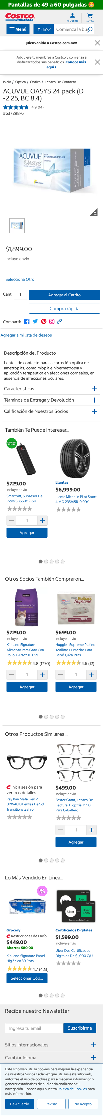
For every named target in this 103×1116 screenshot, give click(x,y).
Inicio (7, 82)
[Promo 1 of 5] (40, 562)
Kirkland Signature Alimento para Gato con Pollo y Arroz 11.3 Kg (25, 649)
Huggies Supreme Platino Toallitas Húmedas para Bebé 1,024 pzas (75, 649)
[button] (91, 29)
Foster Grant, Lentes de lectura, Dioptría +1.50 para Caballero (74, 805)
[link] (27, 321)
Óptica (20, 82)
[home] (20, 17)
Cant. (7, 294)
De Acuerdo (19, 1104)
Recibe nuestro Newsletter (37, 1011)
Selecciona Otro (20, 279)
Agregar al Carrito (64, 294)
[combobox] (43, 29)
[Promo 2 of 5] (46, 562)
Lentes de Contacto (60, 82)
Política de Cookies (72, 1089)
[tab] (51, 1044)
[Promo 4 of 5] (57, 562)
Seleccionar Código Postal (29, 978)
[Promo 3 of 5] (52, 562)
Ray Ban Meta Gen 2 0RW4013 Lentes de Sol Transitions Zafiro (25, 804)
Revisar (51, 1104)
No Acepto (83, 1104)
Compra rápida (65, 308)
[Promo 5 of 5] (62, 562)
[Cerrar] (97, 43)
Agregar (27, 532)
